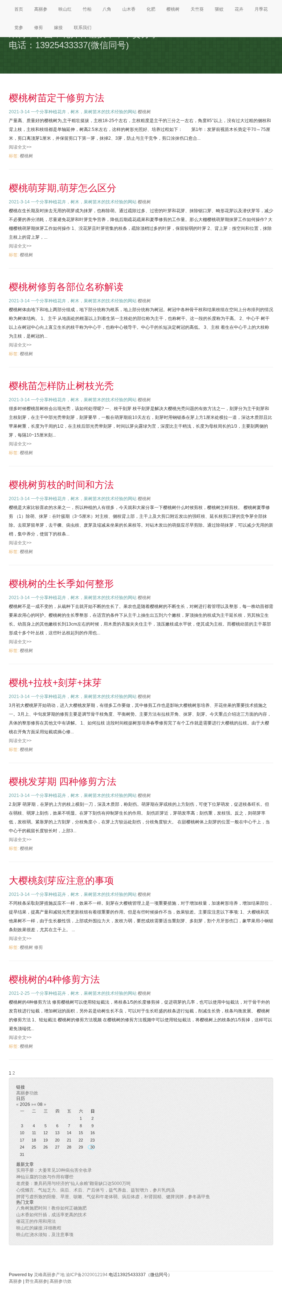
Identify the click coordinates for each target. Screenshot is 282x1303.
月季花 (261, 9)
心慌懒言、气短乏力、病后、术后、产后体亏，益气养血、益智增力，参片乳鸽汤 (95, 1190)
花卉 (239, 9)
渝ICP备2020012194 (87, 1274)
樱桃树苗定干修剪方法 (56, 97)
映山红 (65, 9)
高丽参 (40, 9)
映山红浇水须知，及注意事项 (44, 1234)
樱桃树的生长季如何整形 (61, 583)
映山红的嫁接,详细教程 (38, 1228)
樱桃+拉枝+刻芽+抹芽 (55, 682)
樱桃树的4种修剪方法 (54, 979)
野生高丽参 (36, 1281)
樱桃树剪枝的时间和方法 (61, 484)
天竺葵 (197, 9)
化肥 (151, 9)
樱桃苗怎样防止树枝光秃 (61, 385)
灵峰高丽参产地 (49, 1274)
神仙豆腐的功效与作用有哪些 (44, 1176)
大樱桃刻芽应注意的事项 (61, 880)
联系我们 (82, 27)
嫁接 (58, 27)
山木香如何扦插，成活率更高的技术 (51, 1214)
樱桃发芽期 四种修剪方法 (62, 781)
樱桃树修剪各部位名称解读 (66, 286)
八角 (106, 9)
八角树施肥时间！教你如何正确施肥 (51, 1208)
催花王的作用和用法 (36, 1221)
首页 (18, 9)
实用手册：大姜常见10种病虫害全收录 (54, 1170)
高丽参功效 (27, 1093)
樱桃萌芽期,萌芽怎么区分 (62, 187)
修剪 (38, 27)
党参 (18, 27)
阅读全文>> (20, 147)
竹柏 (87, 9)
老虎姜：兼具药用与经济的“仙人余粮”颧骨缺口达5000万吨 (73, 1183)
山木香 (128, 9)
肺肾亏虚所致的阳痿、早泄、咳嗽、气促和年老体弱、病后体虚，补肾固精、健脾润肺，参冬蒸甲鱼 (113, 1196)
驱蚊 (219, 9)
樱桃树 (173, 9)
